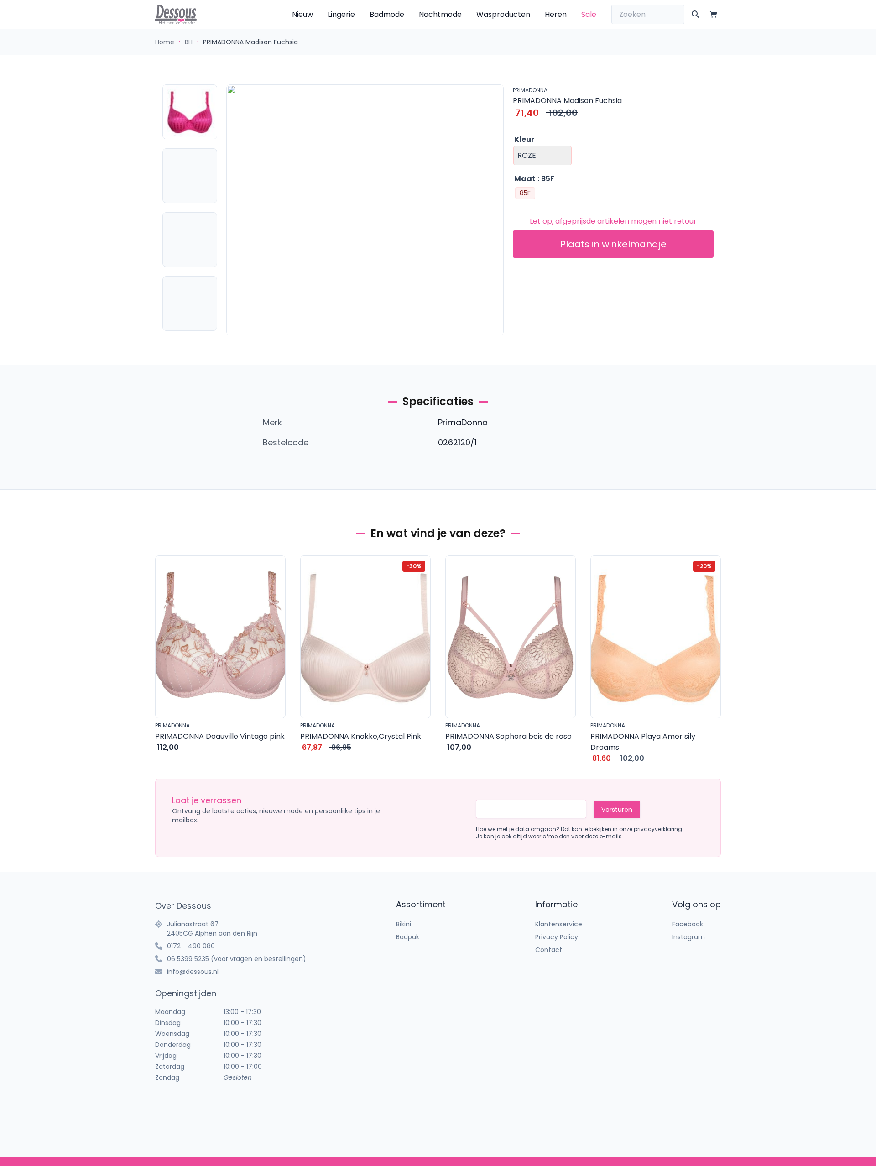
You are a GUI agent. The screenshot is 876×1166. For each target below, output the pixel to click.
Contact (548, 949)
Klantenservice (558, 924)
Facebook (687, 924)
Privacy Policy (556, 936)
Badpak (407, 936)
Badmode (387, 14)
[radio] (525, 193)
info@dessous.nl (193, 971)
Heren (556, 14)
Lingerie (341, 14)
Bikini (403, 924)
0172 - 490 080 (191, 946)
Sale (588, 14)
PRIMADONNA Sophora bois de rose (508, 736)
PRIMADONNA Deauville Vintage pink (220, 736)
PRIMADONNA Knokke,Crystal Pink (360, 736)
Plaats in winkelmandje (613, 244)
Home (164, 42)
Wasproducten (503, 14)
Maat (525, 178)
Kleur (524, 139)
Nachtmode (440, 14)
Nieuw (302, 14)
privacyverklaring (658, 829)
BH (189, 42)
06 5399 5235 (188, 958)
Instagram (688, 936)
